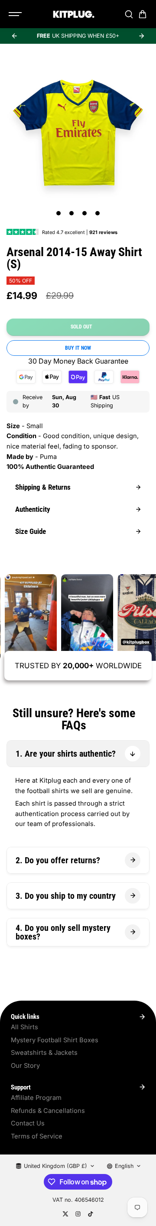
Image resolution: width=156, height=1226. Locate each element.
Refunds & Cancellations (48, 1111)
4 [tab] (98, 213)
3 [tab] (85, 213)
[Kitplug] (73, 14)
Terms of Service (36, 1136)
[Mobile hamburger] (16, 14)
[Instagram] (78, 1214)
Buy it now (78, 348)
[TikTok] (90, 1214)
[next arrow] (142, 36)
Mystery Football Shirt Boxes (54, 1040)
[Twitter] (65, 1214)
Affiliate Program (36, 1098)
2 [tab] (72, 213)
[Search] (129, 14)
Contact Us (28, 1123)
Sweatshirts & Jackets (44, 1053)
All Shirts (24, 1027)
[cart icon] (143, 14)
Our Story (25, 1066)
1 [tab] (58, 213)
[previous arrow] (14, 36)
